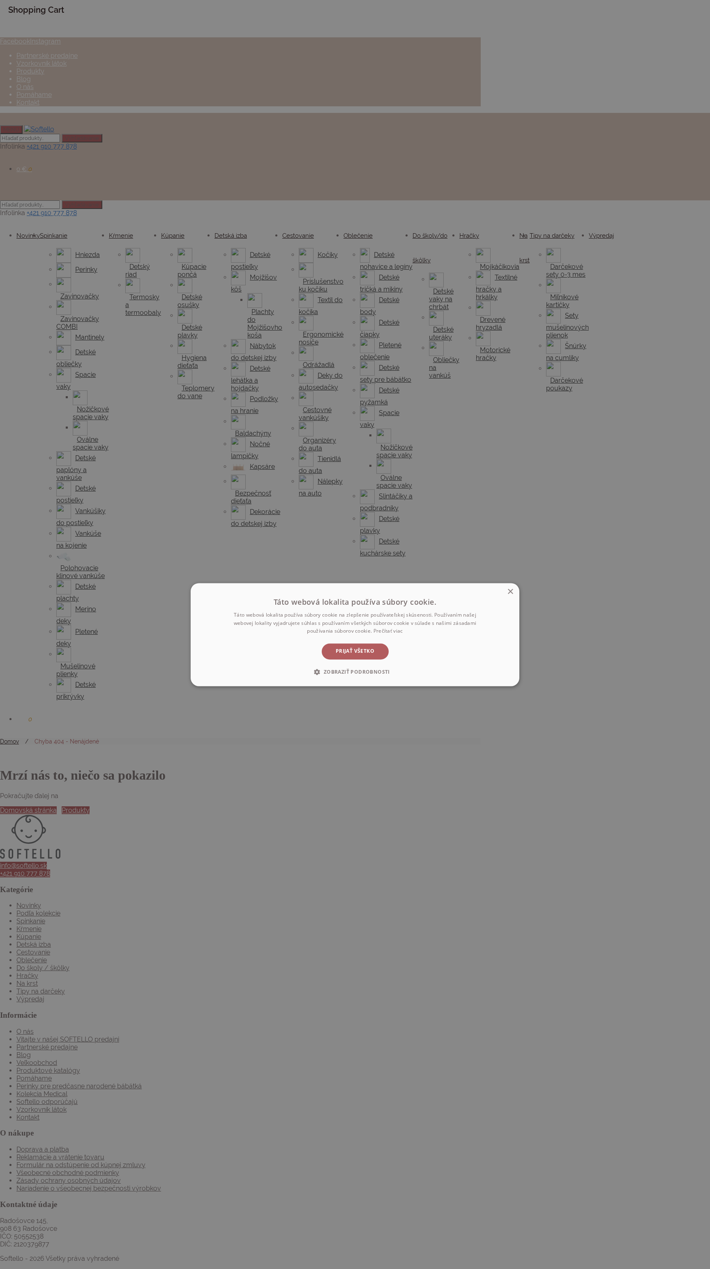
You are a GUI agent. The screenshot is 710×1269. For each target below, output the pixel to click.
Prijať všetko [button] (355, 651)
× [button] (510, 592)
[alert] (355, 634)
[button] (355, 672)
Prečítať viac (388, 631)
